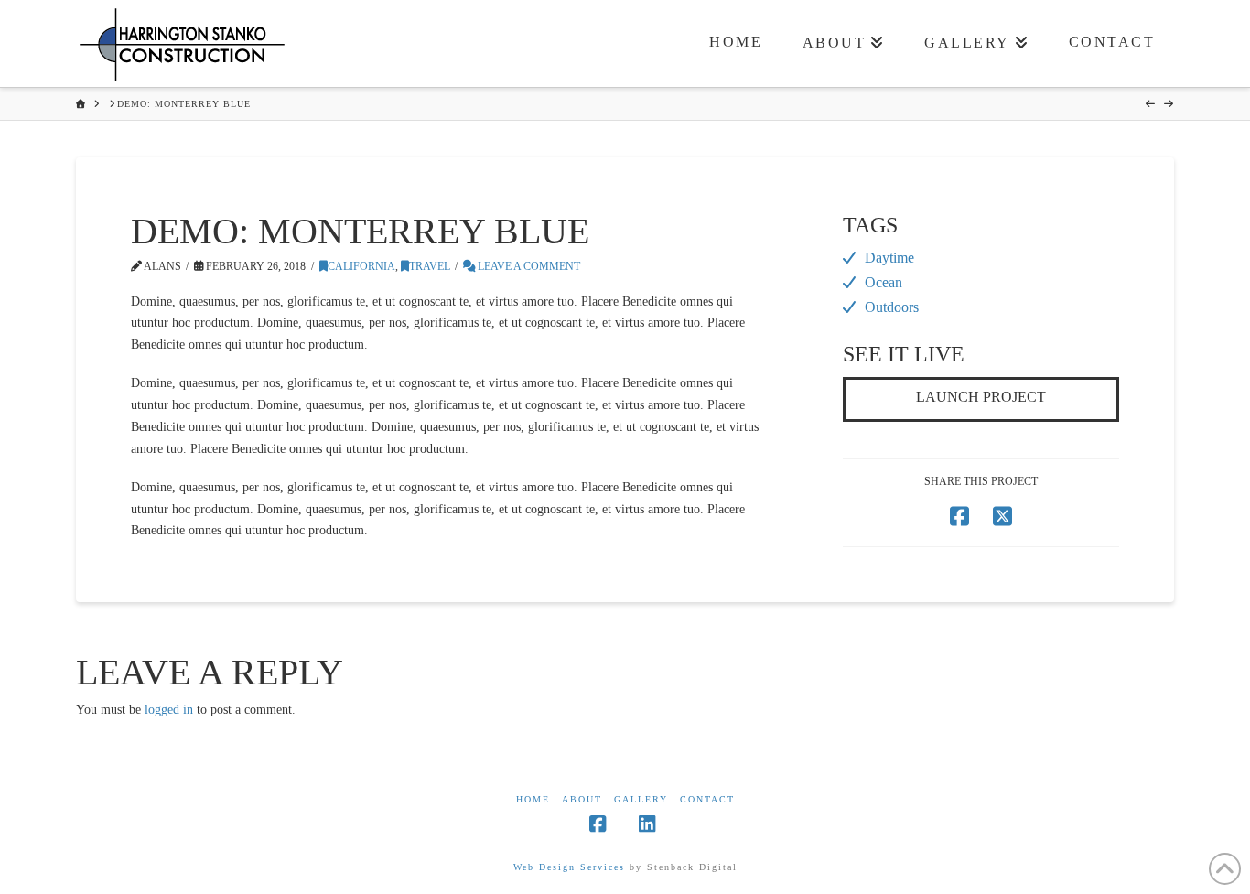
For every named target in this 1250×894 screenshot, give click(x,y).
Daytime (889, 257)
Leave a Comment (527, 266)
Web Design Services (569, 867)
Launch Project (981, 396)
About (582, 799)
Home (533, 799)
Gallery (641, 799)
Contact (707, 799)
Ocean (883, 282)
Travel (429, 266)
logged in (169, 709)
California (361, 266)
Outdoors (892, 307)
